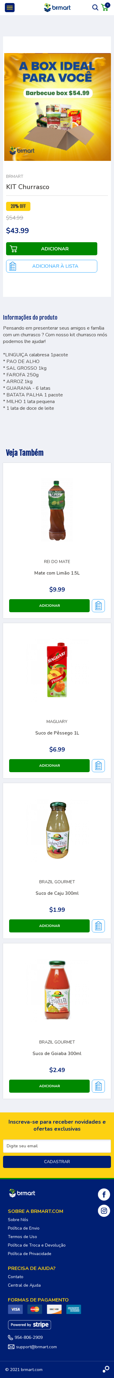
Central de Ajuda (24, 1285)
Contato (15, 1277)
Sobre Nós (18, 1220)
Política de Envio (24, 1228)
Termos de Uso (22, 1237)
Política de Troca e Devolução (37, 1245)
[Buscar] (95, 7)
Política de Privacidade (29, 1254)
